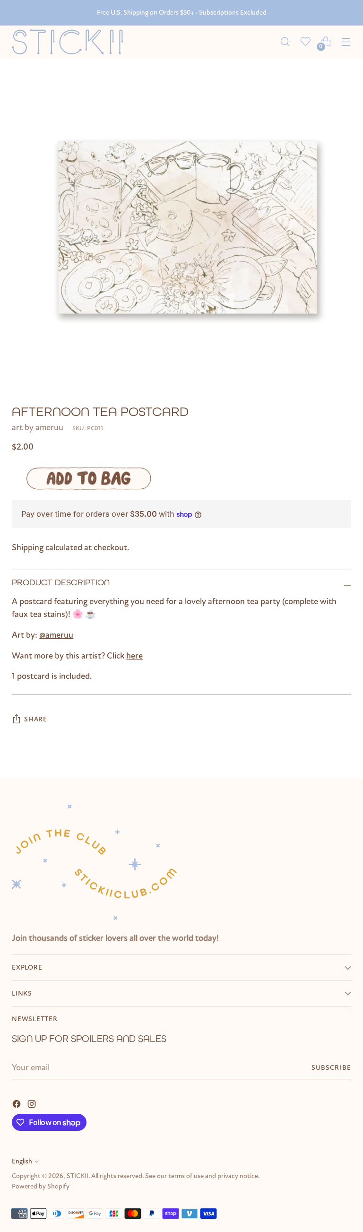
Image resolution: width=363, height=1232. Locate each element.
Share (35, 719)
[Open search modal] (285, 42)
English (22, 1161)
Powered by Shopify (40, 1186)
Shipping (27, 547)
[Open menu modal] (346, 42)
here (134, 656)
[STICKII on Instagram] (32, 1103)
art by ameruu (37, 427)
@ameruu (56, 635)
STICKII (77, 1176)
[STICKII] (71, 41)
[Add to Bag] (88, 478)
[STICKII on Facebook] (17, 1103)
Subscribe (331, 1068)
